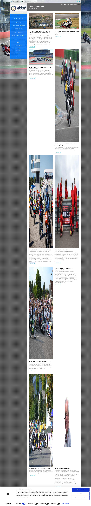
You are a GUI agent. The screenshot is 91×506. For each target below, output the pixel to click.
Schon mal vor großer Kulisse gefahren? (40, 361)
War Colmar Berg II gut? (61, 250)
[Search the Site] (79, 1)
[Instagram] (75, 1)
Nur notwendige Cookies (80, 497)
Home (62, 4)
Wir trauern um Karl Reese (62, 468)
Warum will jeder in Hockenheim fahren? (40, 250)
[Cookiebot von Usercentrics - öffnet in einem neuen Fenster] (8, 504)
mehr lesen (32, 46)
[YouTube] (77, 1)
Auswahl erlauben (81, 493)
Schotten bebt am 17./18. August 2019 (39, 468)
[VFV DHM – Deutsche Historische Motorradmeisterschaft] (18, 8)
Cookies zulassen (80, 489)
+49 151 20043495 (16, 1)
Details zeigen (65, 503)
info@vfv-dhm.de (25, 1)
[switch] (36, 504)
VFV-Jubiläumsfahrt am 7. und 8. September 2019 (64, 269)
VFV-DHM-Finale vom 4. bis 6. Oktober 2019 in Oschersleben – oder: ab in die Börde (39, 32)
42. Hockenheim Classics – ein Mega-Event (67, 31)
